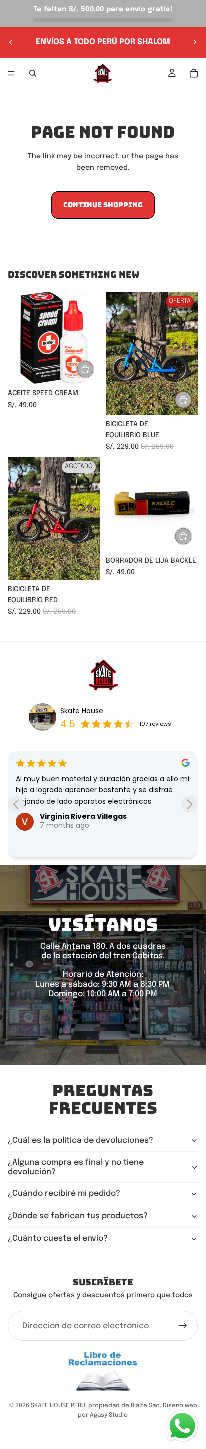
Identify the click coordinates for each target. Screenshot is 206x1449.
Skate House (82, 711)
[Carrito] (194, 73)
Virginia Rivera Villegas (83, 816)
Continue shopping (103, 204)
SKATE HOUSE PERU (58, 1406)
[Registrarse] (183, 1325)
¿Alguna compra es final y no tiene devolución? (76, 1167)
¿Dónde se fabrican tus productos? (78, 1216)
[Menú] (11, 73)
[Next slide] (190, 804)
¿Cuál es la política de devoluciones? (81, 1140)
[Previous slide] (16, 804)
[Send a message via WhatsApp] (182, 1426)
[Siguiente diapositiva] (195, 42)
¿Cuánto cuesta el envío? (58, 1238)
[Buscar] (33, 73)
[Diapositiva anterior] (11, 42)
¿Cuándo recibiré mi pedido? (64, 1193)
